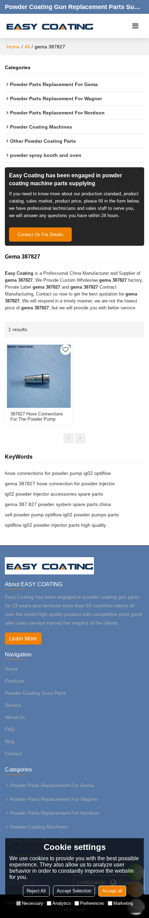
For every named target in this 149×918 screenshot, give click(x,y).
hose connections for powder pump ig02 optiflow (58, 473)
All (27, 46)
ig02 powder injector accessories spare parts (54, 494)
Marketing (123, 903)
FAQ (10, 729)
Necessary (32, 903)
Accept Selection (74, 890)
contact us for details (40, 234)
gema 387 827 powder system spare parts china (58, 504)
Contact (13, 753)
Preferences (92, 903)
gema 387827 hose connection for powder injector (60, 483)
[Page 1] (68, 438)
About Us (15, 717)
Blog (10, 741)
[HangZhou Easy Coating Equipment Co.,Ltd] (49, 26)
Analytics (61, 903)
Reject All (36, 890)
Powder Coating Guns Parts (35, 693)
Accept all (112, 890)
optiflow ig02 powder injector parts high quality (55, 525)
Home (13, 46)
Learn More (23, 638)
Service (13, 705)
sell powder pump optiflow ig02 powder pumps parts (62, 514)
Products (14, 681)
